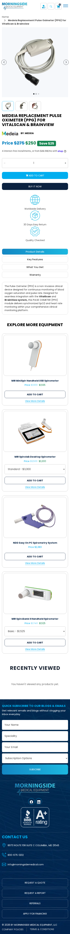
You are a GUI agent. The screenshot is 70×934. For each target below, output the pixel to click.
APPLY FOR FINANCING (35, 913)
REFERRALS (35, 903)
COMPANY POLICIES (12, 929)
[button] (51, 6)
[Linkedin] (38, 801)
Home (5, 17)
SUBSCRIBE (35, 769)
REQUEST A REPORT (35, 893)
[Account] (43, 6)
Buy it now (35, 186)
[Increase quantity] (65, 163)
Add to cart (36, 175)
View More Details (35, 401)
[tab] (35, 252)
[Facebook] (31, 801)
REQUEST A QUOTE (35, 882)
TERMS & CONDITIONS (42, 929)
